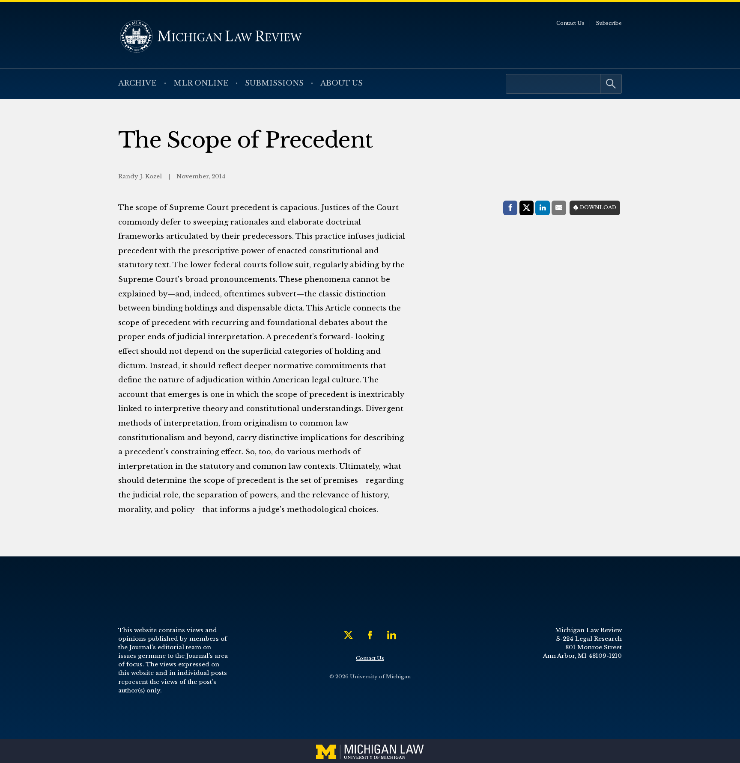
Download (598, 207)
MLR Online (201, 83)
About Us (341, 83)
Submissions (274, 83)
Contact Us (570, 23)
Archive (137, 83)
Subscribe (609, 23)
